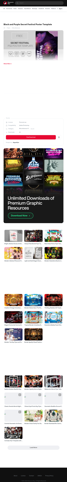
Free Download (30, 137)
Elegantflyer (16, 142)
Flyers (8, 28)
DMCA (40, 476)
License (23, 476)
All (4, 8)
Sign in (60, 8)
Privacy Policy (49, 476)
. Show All (32, 128)
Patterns (53, 8)
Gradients (41, 8)
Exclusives (9, 8)
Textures (20, 8)
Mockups (34, 8)
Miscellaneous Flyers (24, 128)
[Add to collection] (59, 137)
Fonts (15, 8)
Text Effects (27, 8)
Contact (31, 476)
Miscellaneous (16, 28)
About (15, 476)
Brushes (47, 8)
